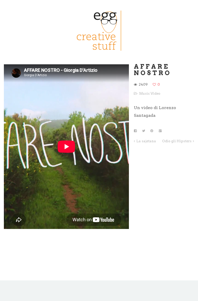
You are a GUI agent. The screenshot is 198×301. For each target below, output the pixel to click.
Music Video (149, 93)
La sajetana (146, 141)
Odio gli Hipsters (177, 141)
